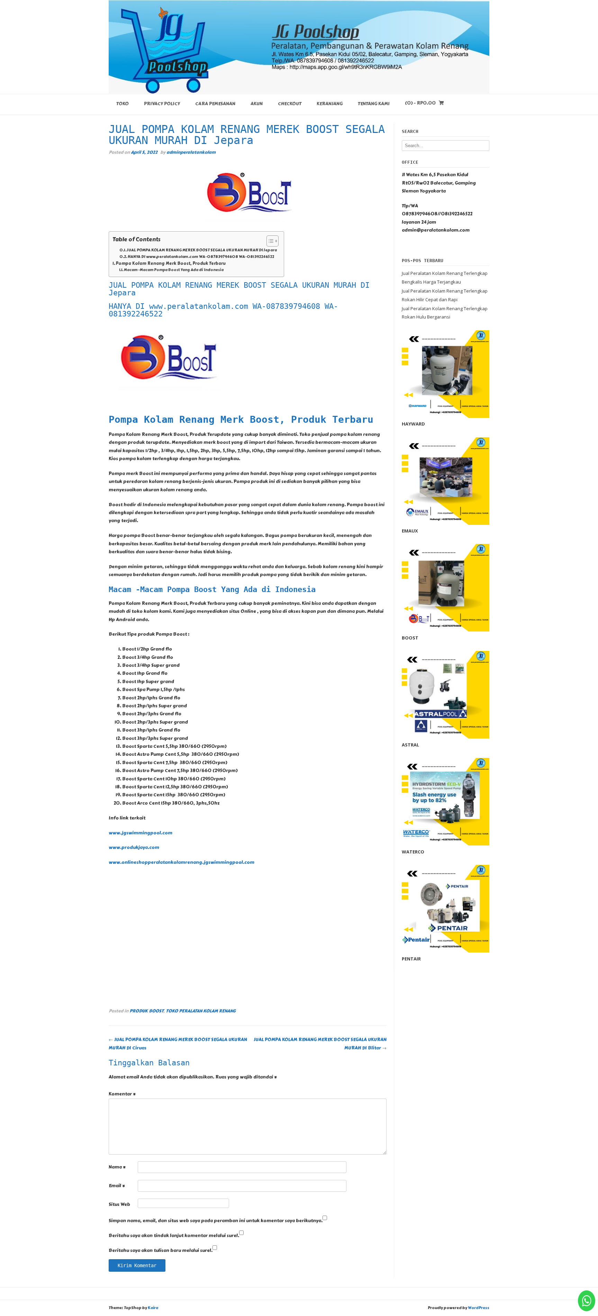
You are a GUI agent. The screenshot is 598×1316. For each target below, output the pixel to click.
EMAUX (410, 531)
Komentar (122, 1094)
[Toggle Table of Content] (269, 241)
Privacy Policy (162, 103)
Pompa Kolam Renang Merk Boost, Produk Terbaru (171, 263)
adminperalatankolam (191, 152)
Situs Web (119, 1204)
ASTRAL (410, 745)
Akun (257, 103)
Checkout (289, 103)
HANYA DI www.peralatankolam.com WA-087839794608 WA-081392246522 (201, 257)
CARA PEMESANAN (215, 103)
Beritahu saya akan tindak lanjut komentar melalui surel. (174, 1235)
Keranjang (330, 103)
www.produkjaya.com (134, 847)
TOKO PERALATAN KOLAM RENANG (201, 1011)
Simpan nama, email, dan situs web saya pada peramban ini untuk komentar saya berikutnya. (216, 1220)
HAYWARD (413, 424)
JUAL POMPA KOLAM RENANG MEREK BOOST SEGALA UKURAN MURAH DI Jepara (202, 250)
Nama (117, 1167)
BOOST (410, 638)
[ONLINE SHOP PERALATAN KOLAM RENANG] (299, 46)
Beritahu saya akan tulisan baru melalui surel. (160, 1250)
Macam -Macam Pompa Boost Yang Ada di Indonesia (174, 270)
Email (117, 1185)
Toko (122, 103)
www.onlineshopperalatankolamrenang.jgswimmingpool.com (181, 862)
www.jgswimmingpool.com (140, 833)
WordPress (478, 1308)
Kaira (153, 1308)
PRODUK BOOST (146, 1011)
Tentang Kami (374, 103)
